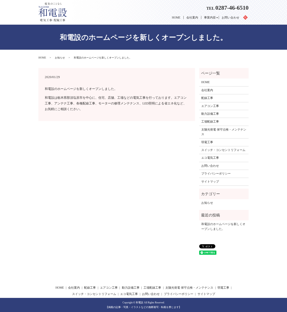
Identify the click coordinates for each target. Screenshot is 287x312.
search (247, 17)
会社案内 (192, 17)
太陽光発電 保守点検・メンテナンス (223, 132)
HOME (176, 17)
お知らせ (60, 57)
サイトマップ (210, 181)
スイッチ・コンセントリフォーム (223, 150)
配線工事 (207, 98)
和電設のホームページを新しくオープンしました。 (223, 226)
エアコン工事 (210, 106)
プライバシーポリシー (216, 173)
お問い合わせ (230, 17)
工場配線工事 (210, 121)
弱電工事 (207, 142)
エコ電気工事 (210, 157)
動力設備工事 (210, 113)
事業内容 (210, 17)
